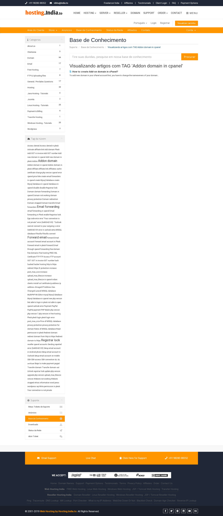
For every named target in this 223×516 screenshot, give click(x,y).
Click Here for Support (135, 458)
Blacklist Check (144, 500)
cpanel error (57, 173)
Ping (29, 500)
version (30, 379)
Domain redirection (50, 199)
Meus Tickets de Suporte (38, 407)
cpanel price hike (34, 176)
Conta (190, 30)
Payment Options (189, 3)
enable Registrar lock (52, 215)
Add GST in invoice (35, 153)
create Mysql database (44, 180)
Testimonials (144, 3)
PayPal (54, 306)
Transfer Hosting (170, 489)
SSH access (36, 360)
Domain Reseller (82, 495)
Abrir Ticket (32, 436)
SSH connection (47, 360)
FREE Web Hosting (76, 489)
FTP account (55, 257)
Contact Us (166, 483)
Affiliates (128, 3)
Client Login (161, 3)
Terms (122, 483)
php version (55, 310)
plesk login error (48, 317)
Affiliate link (43, 169)
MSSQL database (49, 291)
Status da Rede (114, 30)
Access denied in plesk (49, 146)
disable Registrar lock (48, 188)
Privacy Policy (135, 483)
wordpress (31, 386)
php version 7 (32, 314)
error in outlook (44, 230)
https (36, 268)
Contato (145, 30)
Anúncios (67, 30)
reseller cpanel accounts (37, 344)
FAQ (174, 3)
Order (162, 13)
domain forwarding (42, 192)
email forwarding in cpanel (38, 211)
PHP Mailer (45, 310)
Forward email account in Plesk (47, 242)
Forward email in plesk (36, 245)
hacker (36, 264)
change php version (44, 173)
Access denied (33, 146)
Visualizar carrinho (186, 23)
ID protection (44, 268)
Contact (176, 13)
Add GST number (51, 153)
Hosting (89, 13)
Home (76, 13)
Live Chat (90, 458)
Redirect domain (50, 333)
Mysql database (55, 295)
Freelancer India (111, 3)
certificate (31, 173)
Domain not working (41, 195)
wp (38, 386)
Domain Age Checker (165, 500)
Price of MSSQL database (50, 321)
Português (139, 23)
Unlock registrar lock (35, 371)
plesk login (36, 317)
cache (59, 169)
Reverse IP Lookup (186, 500)
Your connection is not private (39, 390)
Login (153, 23)
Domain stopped (34, 203)
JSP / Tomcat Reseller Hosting (160, 495)
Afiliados (132, 30)
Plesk (29, 317)
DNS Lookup (52, 500)
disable (36, 188)
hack (57, 261)
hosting (43, 264)
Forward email (37, 237)
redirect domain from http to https (41, 336)
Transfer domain (34, 367)
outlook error (38, 306)
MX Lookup (66, 500)
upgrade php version (35, 375)
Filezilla (39, 234)
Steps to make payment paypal (47, 363)
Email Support (48, 458)
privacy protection (34, 325)
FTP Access (45, 257)
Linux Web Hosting (96, 489)
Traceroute (38, 500)
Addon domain (47, 161)
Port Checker (80, 500)
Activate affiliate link (35, 150)
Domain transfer (48, 203)
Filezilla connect (49, 234)
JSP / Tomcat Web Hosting (146, 489)
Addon (35, 161)
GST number (49, 261)
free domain (55, 249)
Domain (135, 13)
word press (54, 383)
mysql (45, 295)
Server (104, 13)
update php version (52, 371)
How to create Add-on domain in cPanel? (95, 71)
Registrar (165, 23)
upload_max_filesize (52, 375)
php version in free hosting (50, 314)
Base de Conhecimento (89, 30)
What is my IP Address (99, 500)
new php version (55, 298)
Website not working (42, 379)
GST (29, 261)
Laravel (38, 291)
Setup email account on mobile (47, 356)
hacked (30, 264)
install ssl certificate (41, 283)
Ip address (54, 283)
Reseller (120, 13)
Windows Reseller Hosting (129, 495)
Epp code (31, 218)
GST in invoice (37, 261)
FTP (38, 257)
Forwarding (44, 249)
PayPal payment (34, 310)
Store (52, 30)
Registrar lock (50, 340)
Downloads (32, 424)
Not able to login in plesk (37, 302)
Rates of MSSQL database (45, 329)
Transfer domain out (50, 367)
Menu (193, 13)
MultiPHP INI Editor (35, 295)
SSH (29, 360)
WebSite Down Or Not (124, 500)
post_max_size (33, 321)
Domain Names (66, 483)
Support (148, 13)
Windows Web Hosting (119, 489)
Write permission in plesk (49, 386)
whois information (42, 383)
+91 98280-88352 (178, 458)
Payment (47, 306)
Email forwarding (48, 206)
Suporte (73, 47)
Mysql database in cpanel (37, 298)
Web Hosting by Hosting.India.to (58, 511)
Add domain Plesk (51, 150)
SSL (56, 360)
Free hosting (44, 253)
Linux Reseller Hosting (103, 495)
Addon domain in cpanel (37, 165)
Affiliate (35, 169)
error (37, 218)
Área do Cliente (35, 30)
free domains (32, 253)
